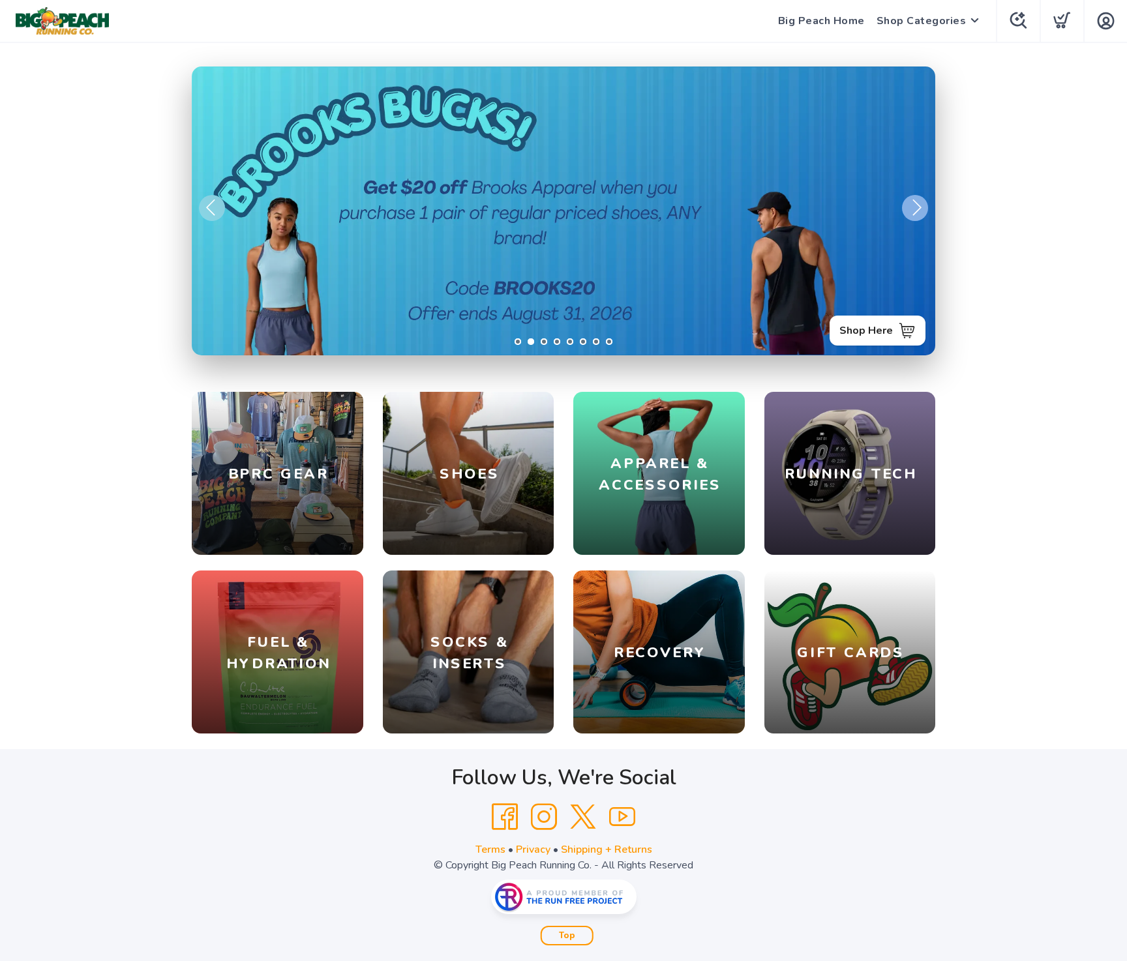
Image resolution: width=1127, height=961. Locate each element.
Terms (490, 849)
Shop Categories (922, 21)
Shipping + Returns (606, 849)
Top (567, 935)
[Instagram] (544, 816)
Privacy (533, 849)
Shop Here (866, 330)
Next (915, 208)
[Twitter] (583, 816)
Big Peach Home (821, 21)
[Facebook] (504, 816)
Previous (212, 208)
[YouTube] (622, 816)
